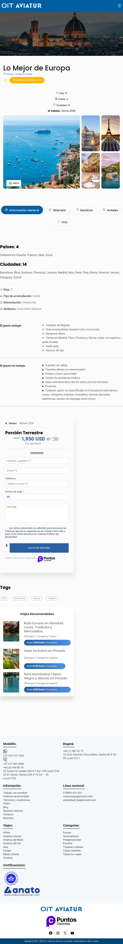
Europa (7, 850)
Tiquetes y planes (73, 847)
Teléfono (10, 478)
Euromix (67, 843)
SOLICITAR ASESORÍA (39, 547)
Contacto (8, 814)
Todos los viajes (72, 854)
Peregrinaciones (72, 839)
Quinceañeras (71, 836)
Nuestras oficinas (13, 810)
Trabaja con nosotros (15, 792)
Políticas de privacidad (16, 796)
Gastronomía (19, 598)
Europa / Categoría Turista (18, 74)
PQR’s (6, 803)
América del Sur (12, 843)
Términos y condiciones (16, 800)
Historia (36, 598)
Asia (5, 847)
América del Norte (13, 839)
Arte (4, 598)
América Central (12, 836)
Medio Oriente (11, 854)
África (6, 832)
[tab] (22, 210)
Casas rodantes (72, 850)
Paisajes (51, 598)
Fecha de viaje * (14, 491)
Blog (5, 807)
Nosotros (8, 818)
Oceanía (7, 857)
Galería (15, 183)
